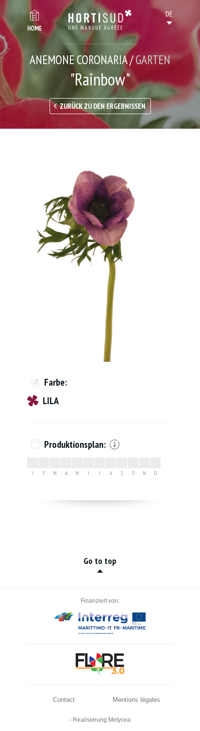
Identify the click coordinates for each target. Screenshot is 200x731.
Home (34, 28)
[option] (100, 252)
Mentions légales (136, 699)
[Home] (100, 20)
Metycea (119, 719)
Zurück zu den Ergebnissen (103, 106)
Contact (64, 699)
